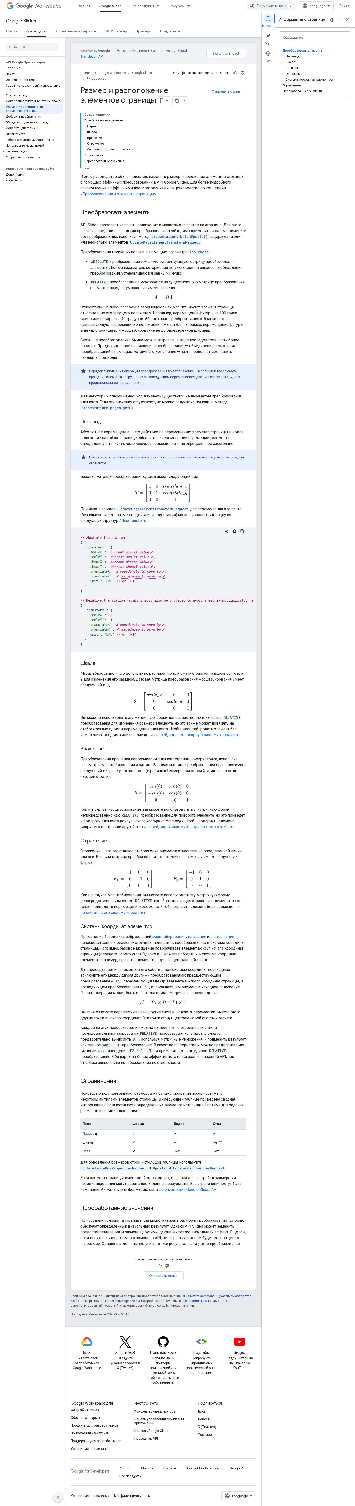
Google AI (237, 1468)
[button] (31, 74)
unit (94, 581)
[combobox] (271, 5)
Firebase (169, 1468)
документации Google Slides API (188, 1189)
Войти (344, 6)
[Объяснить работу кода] (227, 531)
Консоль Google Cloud (151, 1431)
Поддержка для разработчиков (96, 1441)
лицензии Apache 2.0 (124, 1301)
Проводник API (146, 1438)
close (347, 19)
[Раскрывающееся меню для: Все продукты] (159, 6)
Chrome (147, 1468)
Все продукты (142, 6)
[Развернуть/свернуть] (109, 115)
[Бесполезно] (242, 72)
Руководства (36, 31)
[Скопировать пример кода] (242, 531)
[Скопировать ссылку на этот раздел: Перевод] (106, 422)
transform (95, 547)
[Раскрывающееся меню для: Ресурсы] (190, 6)
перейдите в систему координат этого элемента (190, 826)
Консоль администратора (155, 1411)
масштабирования (168, 936)
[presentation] (163, 297)
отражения (224, 936)
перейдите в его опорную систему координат (197, 735)
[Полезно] (235, 72)
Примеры (143, 31)
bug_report (332, 19)
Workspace (48, 6)
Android (125, 1468)
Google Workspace (112, 73)
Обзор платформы (85, 1418)
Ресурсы (177, 6)
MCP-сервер (116, 31)
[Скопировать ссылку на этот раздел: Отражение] (112, 841)
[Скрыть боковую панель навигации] (58, 1497)
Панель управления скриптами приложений (159, 1421)
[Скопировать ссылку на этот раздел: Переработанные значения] (158, 1208)
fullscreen (339, 19)
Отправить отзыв (226, 91)
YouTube (205, 1435)
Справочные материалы (76, 31)
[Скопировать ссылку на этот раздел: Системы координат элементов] (157, 927)
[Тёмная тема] (234, 531)
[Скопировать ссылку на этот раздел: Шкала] (100, 664)
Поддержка (170, 31)
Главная (84, 6)
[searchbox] (32, 47)
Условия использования (90, 1449)
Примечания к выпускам (90, 1433)
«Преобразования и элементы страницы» (118, 194)
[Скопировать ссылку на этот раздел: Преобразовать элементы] (155, 213)
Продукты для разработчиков (94, 1425)
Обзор (11, 31)
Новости (204, 1419)
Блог (202, 1411)
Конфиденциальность (132, 1496)
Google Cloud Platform (203, 1468)
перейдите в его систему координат (112, 912)
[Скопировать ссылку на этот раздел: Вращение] (109, 749)
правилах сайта (199, 1301)
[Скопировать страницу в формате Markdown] (177, 101)
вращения (197, 936)
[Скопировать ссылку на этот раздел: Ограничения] (121, 1081)
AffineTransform (132, 520)
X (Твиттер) (207, 1427)
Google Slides (110, 6)
